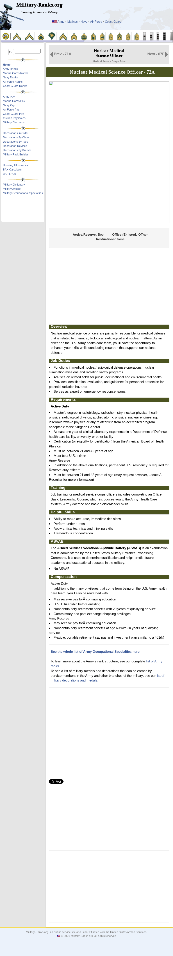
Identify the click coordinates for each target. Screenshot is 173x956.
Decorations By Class (16, 137)
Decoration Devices (15, 146)
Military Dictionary (14, 184)
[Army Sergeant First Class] (93, 36)
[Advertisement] (23, 209)
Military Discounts (14, 122)
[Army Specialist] (51, 36)
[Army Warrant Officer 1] (144, 36)
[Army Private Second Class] (29, 36)
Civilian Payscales (14, 118)
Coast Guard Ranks (15, 86)
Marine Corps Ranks (15, 73)
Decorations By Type (15, 141)
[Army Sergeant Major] (119, 36)
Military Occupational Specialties (23, 193)
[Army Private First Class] (41, 36)
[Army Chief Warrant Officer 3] (158, 36)
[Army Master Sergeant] (102, 36)
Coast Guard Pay (13, 113)
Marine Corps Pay (14, 101)
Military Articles (12, 188)
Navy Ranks (10, 77)
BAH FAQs (9, 173)
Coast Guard (113, 21)
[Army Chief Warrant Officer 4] (164, 36)
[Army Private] (17, 36)
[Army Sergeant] (74, 36)
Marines (72, 21)
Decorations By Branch (17, 150)
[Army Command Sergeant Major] (128, 36)
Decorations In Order (15, 133)
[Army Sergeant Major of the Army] (136, 36)
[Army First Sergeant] (111, 36)
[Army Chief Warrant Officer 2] (151, 36)
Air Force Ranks (13, 81)
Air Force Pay (11, 109)
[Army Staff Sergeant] (84, 36)
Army (60, 21)
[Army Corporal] (63, 36)
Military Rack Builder (15, 154)
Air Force (96, 21)
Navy (84, 21)
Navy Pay (9, 105)
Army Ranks (10, 69)
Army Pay (9, 96)
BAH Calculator (12, 169)
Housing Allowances (15, 165)
